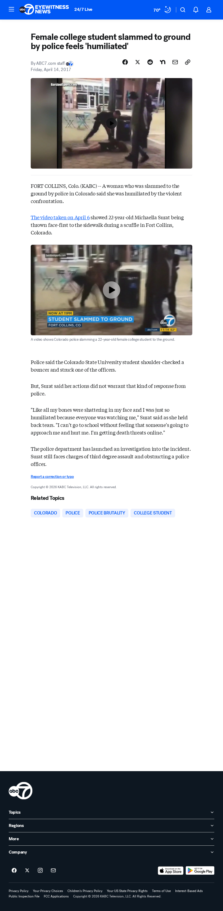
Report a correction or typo (52, 476)
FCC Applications (56, 896)
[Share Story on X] (137, 62)
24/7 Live (83, 9)
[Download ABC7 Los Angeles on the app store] (171, 870)
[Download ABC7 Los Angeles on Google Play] (200, 870)
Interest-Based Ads (189, 891)
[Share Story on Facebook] (125, 62)
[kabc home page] (20, 790)
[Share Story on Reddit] (150, 62)
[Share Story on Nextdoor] (162, 62)
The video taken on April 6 (60, 217)
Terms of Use (161, 891)
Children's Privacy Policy (85, 891)
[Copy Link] (187, 62)
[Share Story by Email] (175, 62)
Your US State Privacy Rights (127, 891)
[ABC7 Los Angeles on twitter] (27, 870)
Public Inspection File (24, 896)
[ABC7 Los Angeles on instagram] (40, 870)
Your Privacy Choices (48, 891)
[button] (11, 9)
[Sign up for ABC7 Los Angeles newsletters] (53, 870)
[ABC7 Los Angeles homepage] (44, 10)
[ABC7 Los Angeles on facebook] (14, 870)
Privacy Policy (19, 891)
